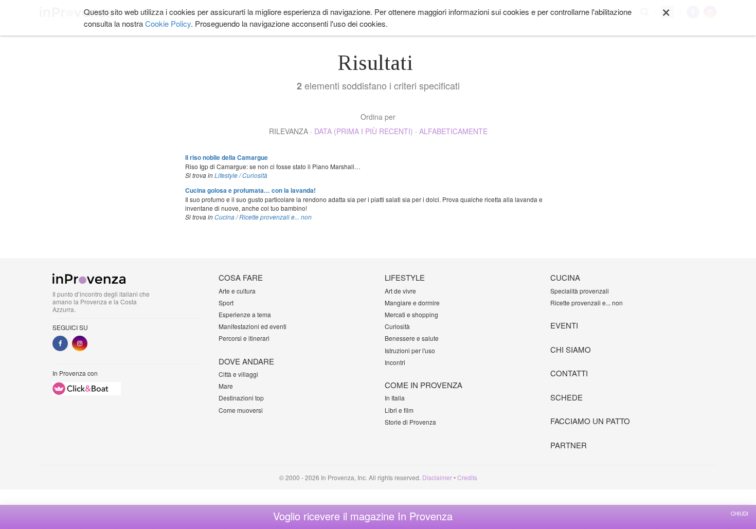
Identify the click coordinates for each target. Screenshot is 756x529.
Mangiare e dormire (412, 302)
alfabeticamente (453, 131)
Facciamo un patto (590, 420)
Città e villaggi (238, 374)
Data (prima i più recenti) (363, 131)
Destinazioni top (241, 397)
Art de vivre (400, 290)
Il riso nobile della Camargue (226, 157)
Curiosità (254, 175)
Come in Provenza (423, 384)
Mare (226, 385)
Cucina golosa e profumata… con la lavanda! (250, 190)
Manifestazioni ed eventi (252, 326)
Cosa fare (241, 277)
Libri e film (399, 410)
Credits (467, 477)
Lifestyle (226, 175)
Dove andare (246, 361)
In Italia (395, 397)
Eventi (564, 325)
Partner (568, 445)
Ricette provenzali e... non (275, 216)
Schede (566, 397)
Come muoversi (241, 410)
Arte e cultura (237, 290)
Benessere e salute (412, 338)
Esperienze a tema (245, 314)
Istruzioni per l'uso (410, 350)
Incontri (395, 362)
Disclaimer (437, 477)
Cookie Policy (168, 23)
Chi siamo (570, 349)
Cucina (224, 216)
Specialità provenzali (579, 290)
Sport (226, 302)
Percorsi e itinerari (244, 338)
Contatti (569, 373)
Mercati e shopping (411, 314)
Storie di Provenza (410, 421)
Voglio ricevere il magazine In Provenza (363, 516)
